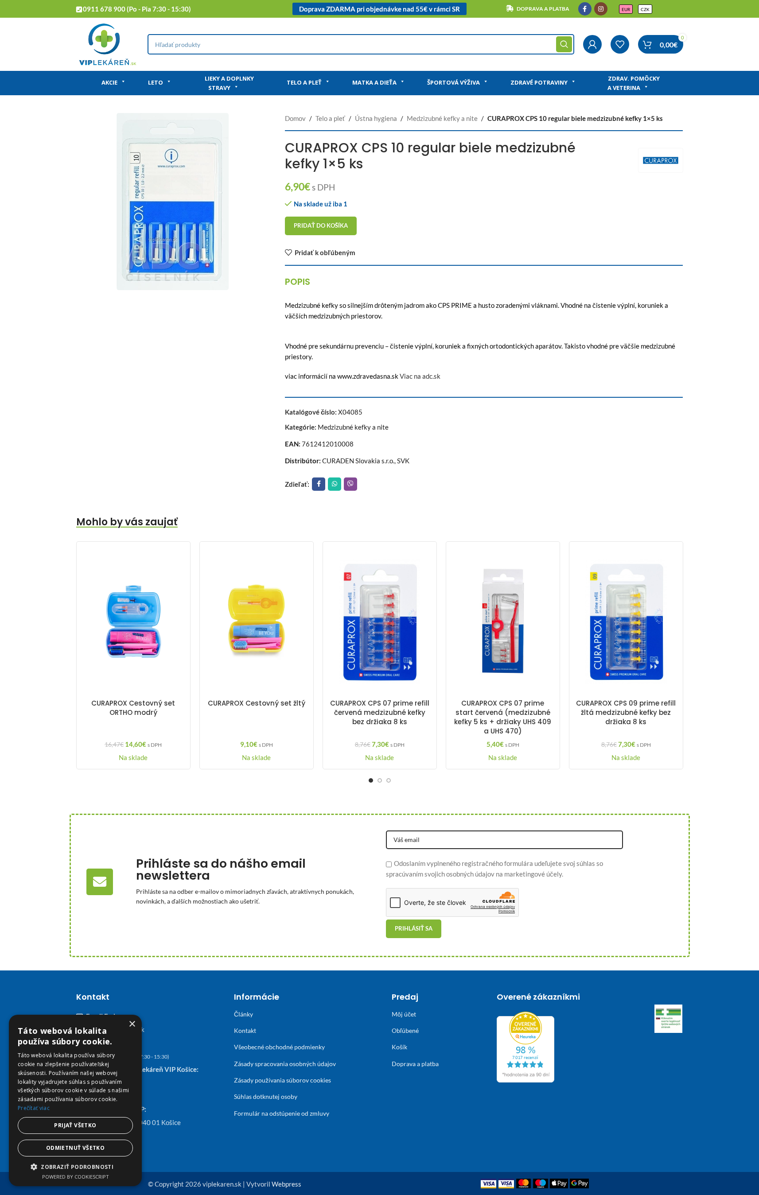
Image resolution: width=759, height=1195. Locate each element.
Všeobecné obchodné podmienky (279, 1047)
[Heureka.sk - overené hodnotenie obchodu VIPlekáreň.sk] (525, 1046)
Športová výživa (453, 82)
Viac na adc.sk (420, 376)
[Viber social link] (350, 484)
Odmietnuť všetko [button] (75, 1148)
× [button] (131, 1024)
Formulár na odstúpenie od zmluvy (281, 1113)
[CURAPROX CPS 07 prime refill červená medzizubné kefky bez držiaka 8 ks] (380, 621)
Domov (295, 118)
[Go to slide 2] (380, 780)
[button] (75, 1166)
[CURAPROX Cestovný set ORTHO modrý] (133, 621)
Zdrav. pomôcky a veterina (633, 83)
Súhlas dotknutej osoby (265, 1096)
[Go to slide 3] (388, 780)
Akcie (109, 82)
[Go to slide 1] (371, 780)
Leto (155, 82)
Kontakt (245, 1030)
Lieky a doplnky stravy (229, 83)
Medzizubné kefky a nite (442, 118)
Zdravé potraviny (539, 82)
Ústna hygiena (376, 118)
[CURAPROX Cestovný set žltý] (256, 621)
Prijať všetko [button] (75, 1125)
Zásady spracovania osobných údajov (285, 1063)
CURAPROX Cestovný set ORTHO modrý (133, 707)
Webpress (286, 1184)
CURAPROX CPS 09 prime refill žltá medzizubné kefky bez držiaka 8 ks (626, 712)
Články (243, 1014)
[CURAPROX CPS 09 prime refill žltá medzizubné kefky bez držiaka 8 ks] (626, 621)
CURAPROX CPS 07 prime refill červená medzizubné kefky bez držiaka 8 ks (379, 712)
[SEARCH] (564, 44)
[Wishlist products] (620, 44)
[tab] (297, 281)
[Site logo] (107, 43)
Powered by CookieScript (75, 1176)
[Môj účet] (592, 44)
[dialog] (75, 1100)
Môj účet (404, 1014)
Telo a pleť (304, 82)
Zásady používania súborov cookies (282, 1080)
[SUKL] (668, 1019)
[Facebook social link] (585, 9)
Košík (399, 1047)
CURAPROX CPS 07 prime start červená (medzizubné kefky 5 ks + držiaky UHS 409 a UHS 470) (502, 717)
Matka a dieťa (374, 82)
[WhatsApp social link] (334, 484)
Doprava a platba (415, 1063)
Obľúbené (405, 1030)
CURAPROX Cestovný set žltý (256, 703)
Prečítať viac (34, 1108)
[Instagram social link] (600, 9)
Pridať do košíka (321, 225)
